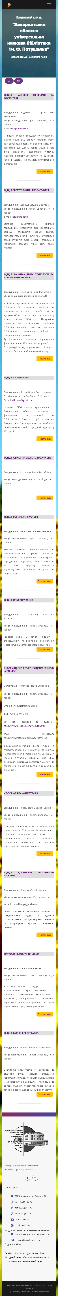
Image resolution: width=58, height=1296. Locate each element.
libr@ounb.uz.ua (20, 216)
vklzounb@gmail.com (22, 400)
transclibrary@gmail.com (29, 1240)
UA (9, 81)
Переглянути (44, 171)
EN (18, 81)
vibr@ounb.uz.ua (19, 128)
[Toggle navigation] (49, 5)
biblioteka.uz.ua (25, 1225)
